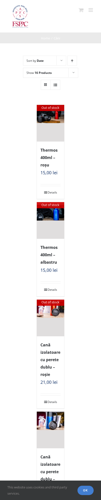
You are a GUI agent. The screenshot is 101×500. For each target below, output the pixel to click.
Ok (85, 490)
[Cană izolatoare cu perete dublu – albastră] (50, 430)
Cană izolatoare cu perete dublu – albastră (50, 471)
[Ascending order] (72, 61)
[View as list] (55, 85)
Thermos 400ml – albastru (49, 255)
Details (52, 192)
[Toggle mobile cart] (81, 10)
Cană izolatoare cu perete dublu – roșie (50, 359)
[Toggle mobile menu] (91, 10)
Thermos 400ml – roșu (49, 157)
